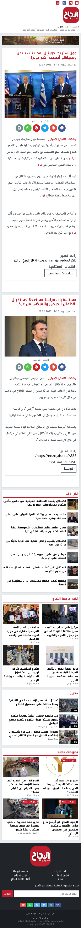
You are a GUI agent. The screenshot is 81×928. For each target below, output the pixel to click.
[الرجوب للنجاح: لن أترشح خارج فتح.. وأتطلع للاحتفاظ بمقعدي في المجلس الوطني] (60, 808)
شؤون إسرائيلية (60, 874)
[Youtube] (23, 905)
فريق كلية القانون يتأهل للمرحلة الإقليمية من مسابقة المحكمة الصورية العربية (62, 674)
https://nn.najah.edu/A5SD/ (55, 260)
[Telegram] (37, 905)
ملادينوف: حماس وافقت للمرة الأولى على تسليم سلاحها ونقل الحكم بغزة (35, 516)
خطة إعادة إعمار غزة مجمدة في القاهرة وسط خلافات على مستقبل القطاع (34, 702)
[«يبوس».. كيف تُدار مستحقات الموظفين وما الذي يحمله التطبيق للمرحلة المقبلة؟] (60, 767)
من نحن (51, 914)
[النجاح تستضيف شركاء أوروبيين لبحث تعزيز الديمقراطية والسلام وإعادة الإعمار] (21, 655)
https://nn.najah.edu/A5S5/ (55, 455)
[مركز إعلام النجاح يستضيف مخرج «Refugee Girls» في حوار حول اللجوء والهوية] (60, 614)
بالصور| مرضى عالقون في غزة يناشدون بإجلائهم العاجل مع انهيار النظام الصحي (34, 734)
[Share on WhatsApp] (28, 128)
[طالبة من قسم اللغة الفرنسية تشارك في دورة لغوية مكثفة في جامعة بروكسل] (21, 614)
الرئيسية (75, 27)
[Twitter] (44, 905)
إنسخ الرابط (22, 260)
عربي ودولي (62, 27)
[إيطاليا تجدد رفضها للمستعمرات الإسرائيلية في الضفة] (73, 583)
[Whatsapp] (30, 905)
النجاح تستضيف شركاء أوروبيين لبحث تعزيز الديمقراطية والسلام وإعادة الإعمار (21, 674)
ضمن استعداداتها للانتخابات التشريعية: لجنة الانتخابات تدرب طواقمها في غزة (38, 529)
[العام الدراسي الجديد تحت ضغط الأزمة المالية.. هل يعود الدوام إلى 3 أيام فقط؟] (21, 767)
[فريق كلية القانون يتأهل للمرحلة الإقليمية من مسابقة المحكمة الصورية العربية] (60, 655)
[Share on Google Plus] (53, 128)
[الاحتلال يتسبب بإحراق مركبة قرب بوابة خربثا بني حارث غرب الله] (73, 544)
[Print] (19, 128)
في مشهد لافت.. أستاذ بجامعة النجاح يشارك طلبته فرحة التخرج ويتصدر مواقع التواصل (34, 719)
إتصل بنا (42, 914)
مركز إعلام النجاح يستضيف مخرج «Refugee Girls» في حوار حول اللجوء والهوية (61, 631)
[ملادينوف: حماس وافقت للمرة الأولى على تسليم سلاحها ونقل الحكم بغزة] (73, 517)
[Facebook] (58, 905)
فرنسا (68, 468)
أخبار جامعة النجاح (65, 599)
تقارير (74, 693)
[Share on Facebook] (62, 128)
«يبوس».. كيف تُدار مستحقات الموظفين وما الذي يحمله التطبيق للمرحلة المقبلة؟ (60, 786)
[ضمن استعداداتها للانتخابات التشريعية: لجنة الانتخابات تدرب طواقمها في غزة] (73, 530)
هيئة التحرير (32, 914)
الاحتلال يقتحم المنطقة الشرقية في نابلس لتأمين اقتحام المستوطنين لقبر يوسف (34, 503)
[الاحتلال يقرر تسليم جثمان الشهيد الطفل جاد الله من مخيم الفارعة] (73, 570)
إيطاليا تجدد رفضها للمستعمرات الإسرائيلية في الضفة (36, 583)
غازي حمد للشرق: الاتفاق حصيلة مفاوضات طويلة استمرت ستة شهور (23, 826)
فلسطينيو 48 (20, 871)
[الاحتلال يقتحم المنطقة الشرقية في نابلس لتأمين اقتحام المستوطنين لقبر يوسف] (73, 504)
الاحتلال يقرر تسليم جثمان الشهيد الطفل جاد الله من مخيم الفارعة (34, 569)
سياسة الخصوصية (40, 918)
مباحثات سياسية (60, 273)
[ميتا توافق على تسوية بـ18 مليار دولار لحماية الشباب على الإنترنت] (73, 557)
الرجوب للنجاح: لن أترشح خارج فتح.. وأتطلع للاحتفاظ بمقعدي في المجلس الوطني (60, 827)
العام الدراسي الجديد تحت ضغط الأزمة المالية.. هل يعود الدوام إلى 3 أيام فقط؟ (23, 786)
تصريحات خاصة (68, 752)
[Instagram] (51, 905)
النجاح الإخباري (71, 15)
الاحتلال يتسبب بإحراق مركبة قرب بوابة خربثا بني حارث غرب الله (36, 543)
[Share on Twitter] (45, 128)
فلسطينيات (60, 871)
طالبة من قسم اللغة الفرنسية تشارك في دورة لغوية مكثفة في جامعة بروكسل (23, 633)
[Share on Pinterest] (36, 128)
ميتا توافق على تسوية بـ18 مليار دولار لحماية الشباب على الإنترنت (38, 556)
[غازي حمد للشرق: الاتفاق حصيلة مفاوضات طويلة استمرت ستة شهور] (21, 808)
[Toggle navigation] (57, 3)
